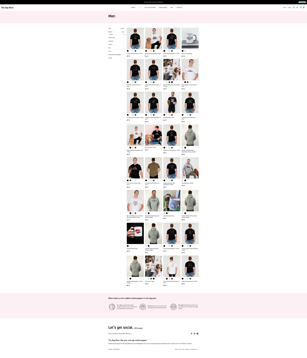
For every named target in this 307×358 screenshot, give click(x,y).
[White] (130, 51)
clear (123, 32)
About (284, 7)
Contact (289, 7)
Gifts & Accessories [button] (150, 7)
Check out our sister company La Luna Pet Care (186, 349)
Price (109, 51)
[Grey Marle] (133, 51)
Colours (110, 44)
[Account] (297, 7)
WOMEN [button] (133, 7)
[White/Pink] (185, 51)
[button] (293, 7)
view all (122, 28)
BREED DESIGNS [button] (163, 7)
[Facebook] (191, 333)
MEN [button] (140, 7)
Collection (110, 41)
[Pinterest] (197, 333)
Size (109, 48)
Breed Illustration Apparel (114, 54)
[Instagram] (194, 333)
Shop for (110, 32)
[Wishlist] (300, 7)
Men (111, 34)
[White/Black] (183, 51)
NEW (172, 7)
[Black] (128, 51)
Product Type (111, 37)
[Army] (135, 51)
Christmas (179, 7)
